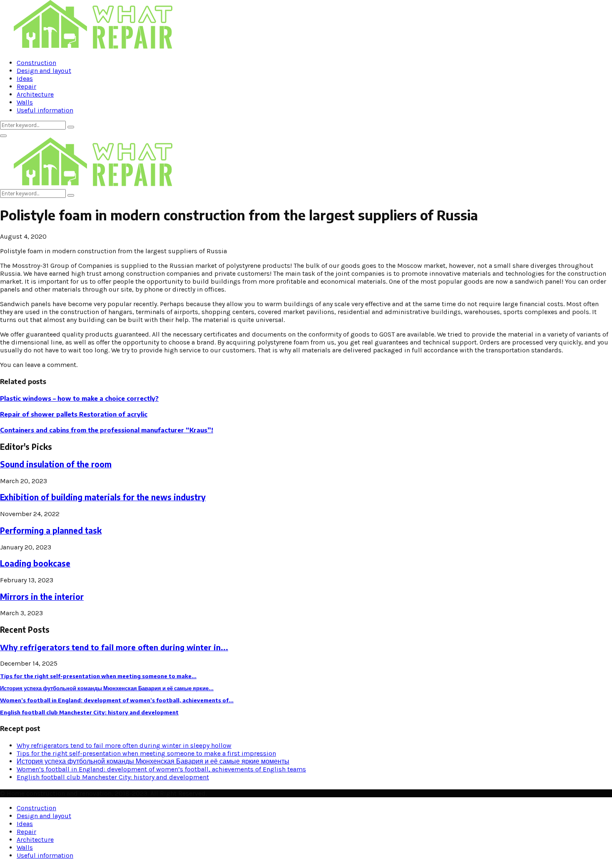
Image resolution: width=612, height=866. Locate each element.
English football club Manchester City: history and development (89, 712)
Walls (25, 102)
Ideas (25, 78)
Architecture (35, 94)
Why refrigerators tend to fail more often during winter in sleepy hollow (124, 745)
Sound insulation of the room (56, 464)
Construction (36, 63)
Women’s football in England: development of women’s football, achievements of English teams (161, 769)
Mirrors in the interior (42, 596)
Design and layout (44, 71)
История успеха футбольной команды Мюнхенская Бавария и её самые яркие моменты (153, 761)
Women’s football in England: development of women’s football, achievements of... (117, 700)
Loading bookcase (35, 563)
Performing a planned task (51, 530)
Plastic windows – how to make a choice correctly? (79, 398)
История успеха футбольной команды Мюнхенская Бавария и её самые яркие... (107, 688)
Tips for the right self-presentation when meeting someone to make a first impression (146, 753)
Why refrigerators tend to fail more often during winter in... (114, 647)
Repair (26, 86)
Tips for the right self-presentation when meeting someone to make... (98, 676)
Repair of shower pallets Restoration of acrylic (73, 414)
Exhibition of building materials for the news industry (103, 497)
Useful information (45, 110)
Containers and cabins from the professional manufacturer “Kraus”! (106, 430)
